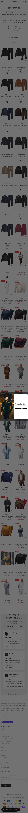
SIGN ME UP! (21, 408)
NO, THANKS (21, 410)
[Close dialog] (27, 394)
